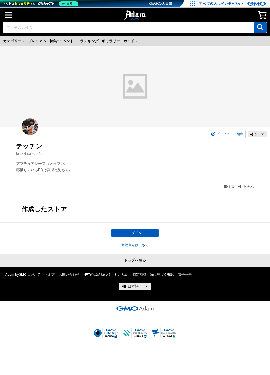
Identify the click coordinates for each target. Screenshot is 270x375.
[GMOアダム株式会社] (135, 308)
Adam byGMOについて (22, 275)
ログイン (135, 233)
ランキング (89, 41)
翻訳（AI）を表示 (241, 186)
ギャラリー (111, 41)
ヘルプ (49, 275)
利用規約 (121, 275)
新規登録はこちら (135, 245)
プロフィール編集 (229, 134)
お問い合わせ (69, 275)
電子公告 (185, 275)
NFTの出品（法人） (97, 275)
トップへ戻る (135, 260)
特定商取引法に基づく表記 (153, 275)
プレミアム (37, 41)
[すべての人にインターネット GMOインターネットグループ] (233, 3)
